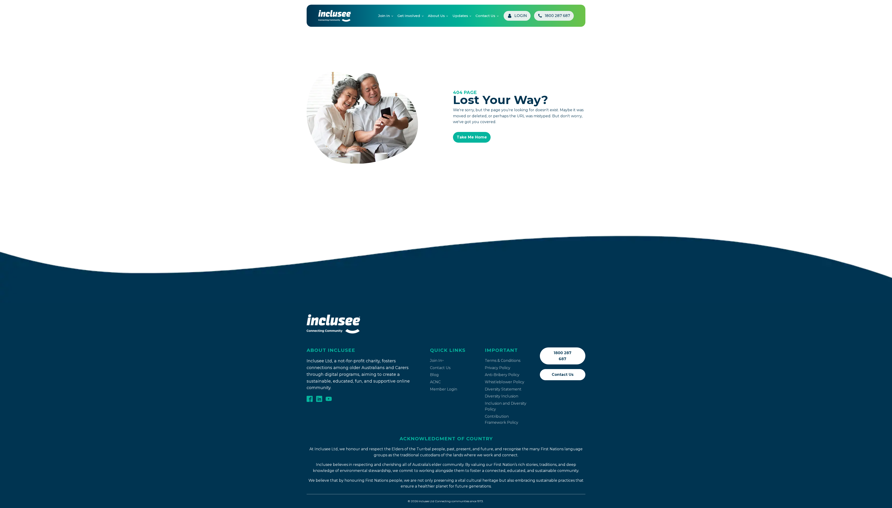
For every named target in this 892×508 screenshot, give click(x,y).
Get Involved (408, 15)
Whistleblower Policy (504, 382)
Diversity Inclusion (501, 396)
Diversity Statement (503, 389)
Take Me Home (472, 137)
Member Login (443, 389)
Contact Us (485, 15)
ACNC (435, 382)
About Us (436, 15)
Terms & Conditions (502, 360)
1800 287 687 (562, 356)
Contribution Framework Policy (501, 419)
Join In (384, 15)
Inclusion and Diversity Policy (505, 406)
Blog (434, 375)
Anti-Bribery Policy (502, 375)
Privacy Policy (497, 368)
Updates (460, 15)
